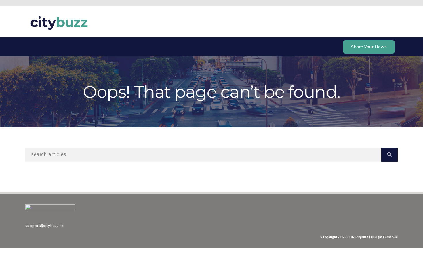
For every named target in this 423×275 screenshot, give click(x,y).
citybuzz (59, 23)
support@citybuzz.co (44, 225)
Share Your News (369, 46)
